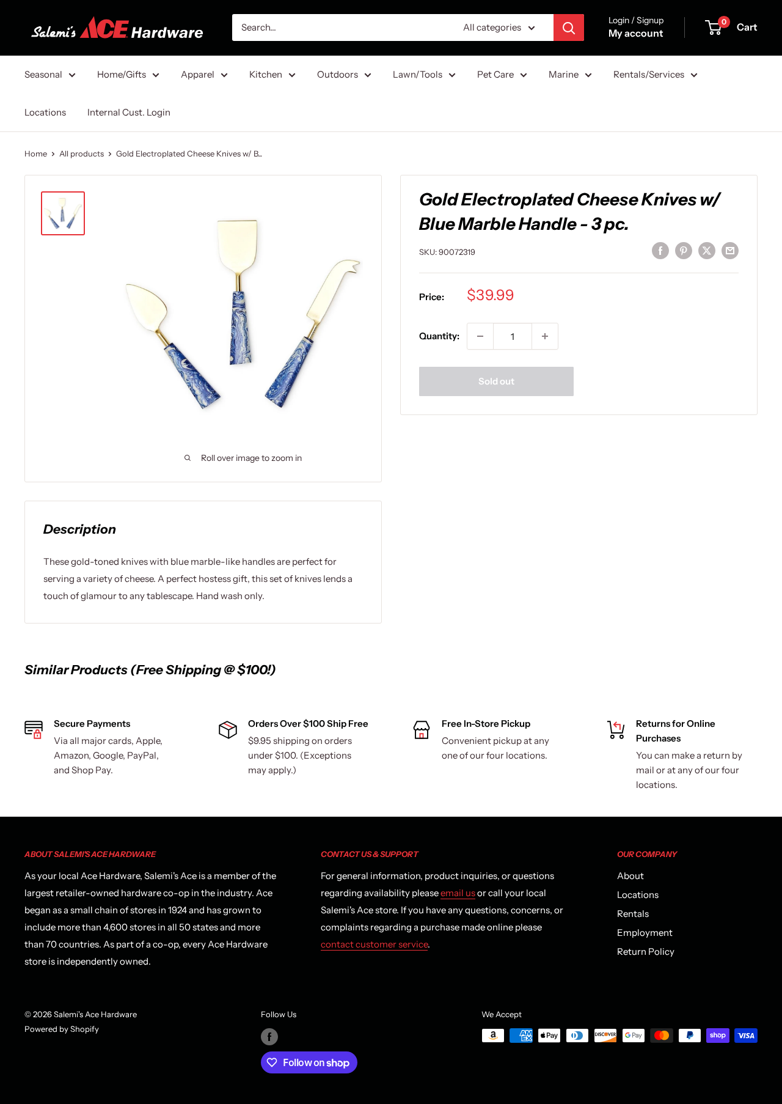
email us (457, 893)
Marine (564, 74)
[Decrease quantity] (480, 336)
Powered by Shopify (61, 1029)
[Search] (569, 27)
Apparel (197, 74)
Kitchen (265, 74)
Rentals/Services (648, 74)
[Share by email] (730, 250)
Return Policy (645, 951)
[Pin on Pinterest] (683, 250)
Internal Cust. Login (128, 112)
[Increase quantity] (545, 336)
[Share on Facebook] (660, 250)
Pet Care (495, 74)
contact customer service (374, 944)
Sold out (496, 381)
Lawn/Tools (417, 74)
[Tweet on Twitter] (706, 250)
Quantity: (439, 336)
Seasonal (43, 74)
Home (35, 153)
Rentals (633, 913)
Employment (645, 932)
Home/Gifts (121, 74)
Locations (45, 112)
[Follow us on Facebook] (269, 1036)
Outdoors (337, 74)
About (630, 875)
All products (81, 153)
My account (635, 33)
